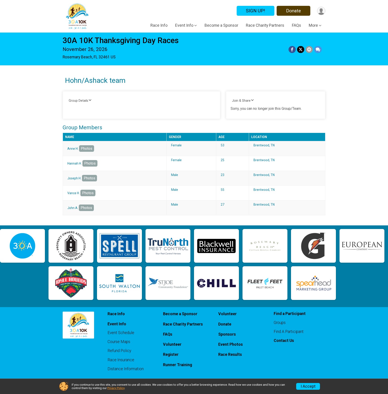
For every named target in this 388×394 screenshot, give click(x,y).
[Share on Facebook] (292, 49)
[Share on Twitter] (300, 49)
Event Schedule (121, 332)
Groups (280, 322)
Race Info (159, 25)
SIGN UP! (255, 10)
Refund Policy (119, 350)
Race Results (230, 354)
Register (171, 354)
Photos (86, 148)
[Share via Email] (309, 49)
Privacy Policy (115, 388)
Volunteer (172, 344)
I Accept (308, 386)
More (313, 25)
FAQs (296, 25)
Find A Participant (289, 331)
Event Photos (230, 344)
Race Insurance (121, 360)
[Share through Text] (318, 49)
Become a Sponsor (221, 25)
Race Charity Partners (265, 25)
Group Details (78, 101)
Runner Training (177, 365)
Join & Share (241, 101)
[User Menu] (321, 11)
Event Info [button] (184, 25)
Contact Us (284, 340)
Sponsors (227, 334)
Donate (293, 10)
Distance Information (126, 369)
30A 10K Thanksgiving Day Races (121, 40)
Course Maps (119, 341)
